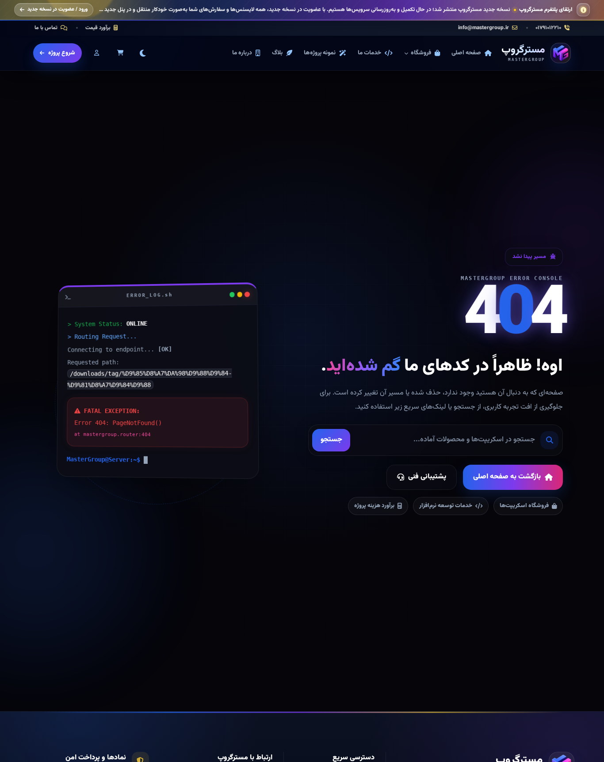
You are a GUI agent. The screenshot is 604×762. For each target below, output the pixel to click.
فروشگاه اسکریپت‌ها (524, 505)
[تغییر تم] (143, 53)
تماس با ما (45, 28)
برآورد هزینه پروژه (374, 505)
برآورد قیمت (98, 28)
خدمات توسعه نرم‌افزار (445, 505)
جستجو (331, 439)
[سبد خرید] (120, 53)
